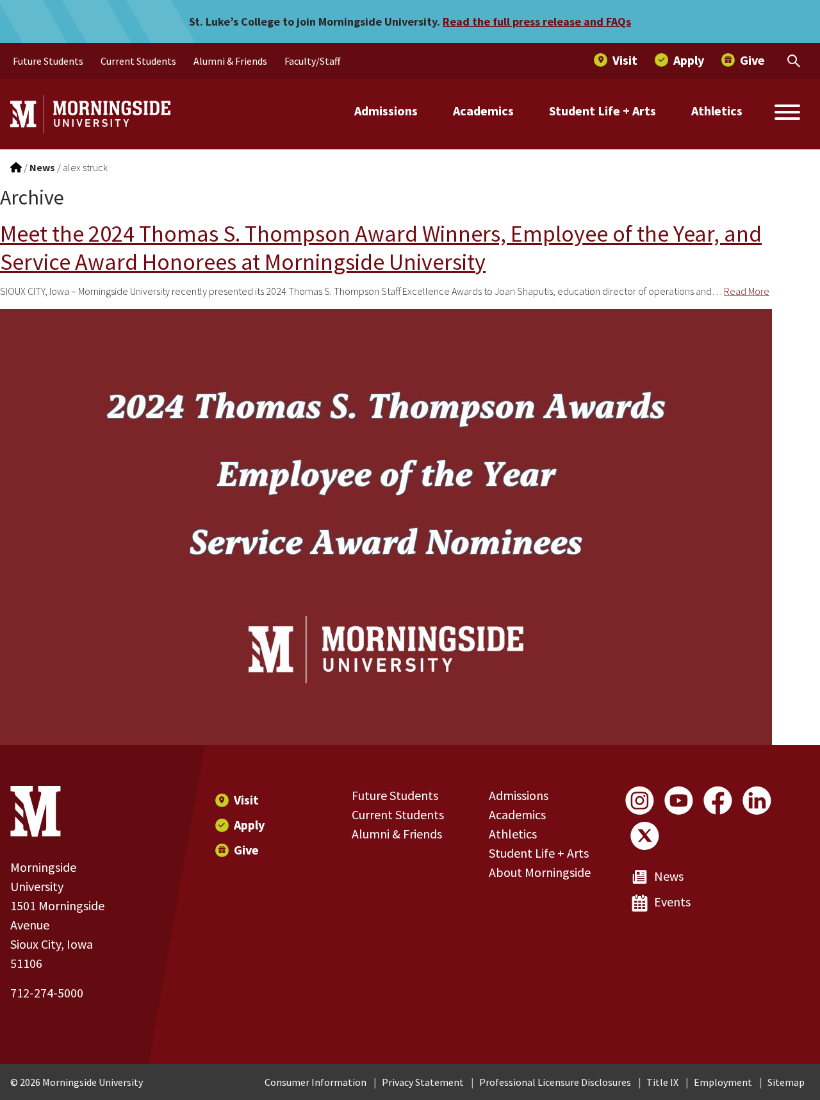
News (669, 876)
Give (246, 850)
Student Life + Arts (602, 111)
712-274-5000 (46, 993)
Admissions (386, 111)
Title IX (662, 1082)
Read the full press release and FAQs (537, 21)
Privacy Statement (423, 1082)
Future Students (395, 795)
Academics (483, 111)
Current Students (398, 814)
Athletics (716, 111)
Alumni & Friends (397, 834)
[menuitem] (48, 61)
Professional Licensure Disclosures (555, 1082)
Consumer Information (315, 1082)
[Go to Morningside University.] (16, 167)
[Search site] (787, 114)
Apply (249, 825)
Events (672, 902)
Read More (746, 291)
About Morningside (540, 872)
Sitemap (786, 1082)
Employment (723, 1082)
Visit (246, 800)
